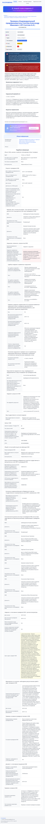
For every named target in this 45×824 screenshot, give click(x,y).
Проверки (5, 15)
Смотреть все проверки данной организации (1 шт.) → (16, 121)
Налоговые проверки (27, 1)
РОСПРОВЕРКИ (7, 2)
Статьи (27, 3)
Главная (15, 1)
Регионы (20, 1)
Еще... (27, 60)
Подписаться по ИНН (37, 1)
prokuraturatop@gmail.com (9, 819)
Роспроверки (3, 818)
